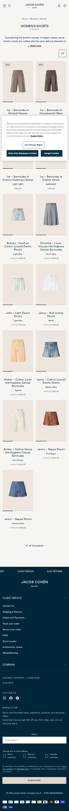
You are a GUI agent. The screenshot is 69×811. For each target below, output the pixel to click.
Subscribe (34, 780)
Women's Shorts (38, 19)
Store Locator (10, 641)
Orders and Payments (13, 617)
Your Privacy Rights (34, 145)
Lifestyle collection (54, 756)
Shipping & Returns (12, 612)
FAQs (5, 635)
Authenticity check (12, 647)
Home (25, 19)
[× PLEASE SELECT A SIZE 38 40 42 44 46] (51, 214)
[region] (34, 138)
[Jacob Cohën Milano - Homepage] (34, 5)
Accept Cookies (51, 153)
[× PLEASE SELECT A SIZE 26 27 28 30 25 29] (18, 350)
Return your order (12, 629)
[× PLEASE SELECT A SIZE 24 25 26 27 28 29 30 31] (18, 214)
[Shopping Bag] (64, 6)
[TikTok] (17, 698)
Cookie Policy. (36, 136)
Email (35, 734)
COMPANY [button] (9, 664)
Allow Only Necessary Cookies (22, 153)
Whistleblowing (10, 653)
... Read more (34, 45)
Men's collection (12, 756)
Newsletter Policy (23, 769)
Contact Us (8, 606)
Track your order (11, 623)
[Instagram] (4, 698)
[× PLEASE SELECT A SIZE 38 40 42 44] (51, 420)
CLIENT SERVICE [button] (12, 598)
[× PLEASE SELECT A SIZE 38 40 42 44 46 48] (18, 81)
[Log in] (59, 6)
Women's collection (32, 756)
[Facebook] (11, 698)
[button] (9, 6)
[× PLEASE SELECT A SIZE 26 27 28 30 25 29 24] (18, 420)
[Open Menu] (4, 6)
